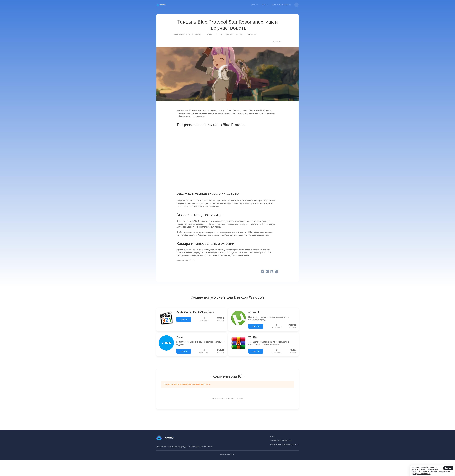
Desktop (198, 34)
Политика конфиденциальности (284, 444)
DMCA (272, 436)
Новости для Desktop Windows (230, 34)
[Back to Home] (161, 4)
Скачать (183, 319)
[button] (296, 5)
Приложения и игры (182, 34)
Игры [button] (263, 5)
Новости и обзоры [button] (280, 5)
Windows (210, 34)
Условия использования (281, 440)
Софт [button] (253, 5)
